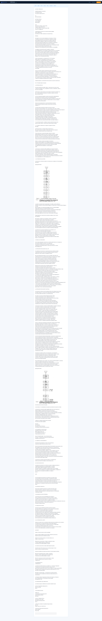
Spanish (55, 5)
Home (35, 5)
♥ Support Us (98, 2)
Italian (47, 5)
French (41, 5)
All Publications (94, 2)
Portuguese (51, 5)
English (38, 5)
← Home (90, 2)
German (45, 5)
